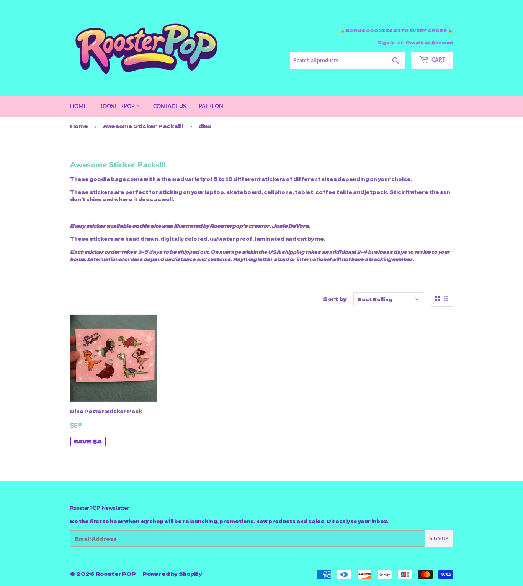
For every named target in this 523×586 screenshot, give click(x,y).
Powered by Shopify (172, 573)
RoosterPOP (117, 106)
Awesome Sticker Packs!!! (143, 126)
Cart (437, 59)
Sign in (386, 43)
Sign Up (439, 539)
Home (78, 106)
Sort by (335, 299)
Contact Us (169, 106)
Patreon (211, 106)
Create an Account (429, 43)
